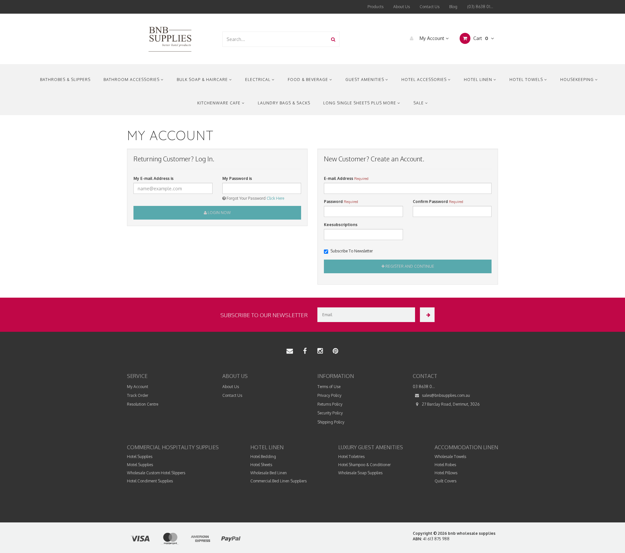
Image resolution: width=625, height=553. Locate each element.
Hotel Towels (526, 79)
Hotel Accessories (424, 79)
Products (375, 6)
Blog (453, 6)
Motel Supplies (140, 464)
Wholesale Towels (450, 456)
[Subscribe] (427, 314)
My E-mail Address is (153, 178)
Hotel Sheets (261, 464)
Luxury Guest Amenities (370, 447)
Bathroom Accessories (132, 79)
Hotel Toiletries (351, 456)
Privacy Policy (329, 395)
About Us (401, 6)
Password (333, 201)
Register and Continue (409, 266)
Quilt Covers (445, 481)
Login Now (219, 212)
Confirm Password (430, 201)
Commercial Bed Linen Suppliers (278, 481)
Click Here (275, 198)
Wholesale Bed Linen (268, 472)
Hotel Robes (445, 464)
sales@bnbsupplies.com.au (445, 395)
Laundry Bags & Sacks (284, 103)
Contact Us (429, 6)
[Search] (333, 39)
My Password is (237, 178)
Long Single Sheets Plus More (360, 103)
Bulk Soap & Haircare (203, 79)
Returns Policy (329, 404)
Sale (419, 103)
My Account (432, 38)
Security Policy (330, 413)
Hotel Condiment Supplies (150, 481)
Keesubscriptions (340, 224)
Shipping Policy (330, 422)
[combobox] (275, 39)
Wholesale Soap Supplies (360, 472)
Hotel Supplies (139, 456)
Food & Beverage (308, 79)
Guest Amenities (365, 79)
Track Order (137, 395)
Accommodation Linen (466, 447)
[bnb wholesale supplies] (170, 38)
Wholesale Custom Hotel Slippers (156, 472)
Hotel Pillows (446, 472)
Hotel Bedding (263, 456)
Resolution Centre (142, 404)
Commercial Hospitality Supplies (173, 447)
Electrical (258, 79)
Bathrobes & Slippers (65, 79)
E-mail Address (338, 178)
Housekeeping (577, 79)
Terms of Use (328, 386)
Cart (480, 38)
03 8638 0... (424, 386)
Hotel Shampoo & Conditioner (364, 464)
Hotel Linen (478, 79)
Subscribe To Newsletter (351, 251)
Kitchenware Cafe (219, 103)
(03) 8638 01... (480, 6)
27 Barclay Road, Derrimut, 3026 (450, 404)
